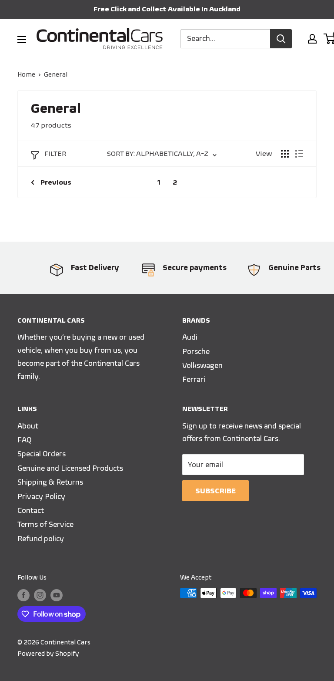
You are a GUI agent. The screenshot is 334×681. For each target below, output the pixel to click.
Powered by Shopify (48, 653)
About (27, 425)
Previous (55, 182)
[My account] (312, 39)
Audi (189, 337)
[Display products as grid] (285, 154)
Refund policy (40, 538)
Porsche (196, 351)
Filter (55, 153)
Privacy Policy (41, 496)
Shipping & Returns (50, 482)
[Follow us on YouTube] (56, 594)
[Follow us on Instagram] (40, 594)
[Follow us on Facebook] (23, 594)
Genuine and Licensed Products (70, 468)
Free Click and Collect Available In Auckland (167, 9)
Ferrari (193, 379)
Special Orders (41, 453)
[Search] (281, 38)
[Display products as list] (299, 154)
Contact (30, 510)
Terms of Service (45, 524)
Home (26, 74)
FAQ (24, 439)
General (55, 74)
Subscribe (215, 490)
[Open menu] (21, 39)
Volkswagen (202, 365)
